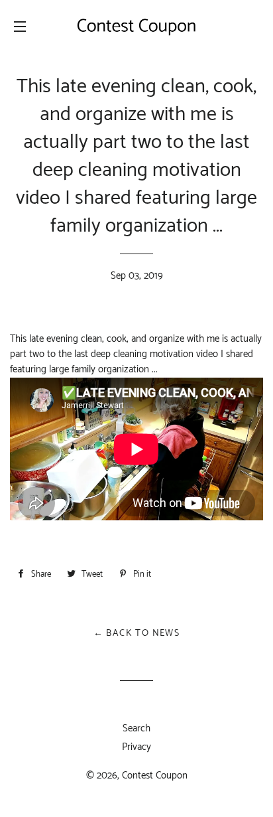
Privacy (136, 747)
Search (136, 728)
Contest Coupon (155, 775)
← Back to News (136, 633)
